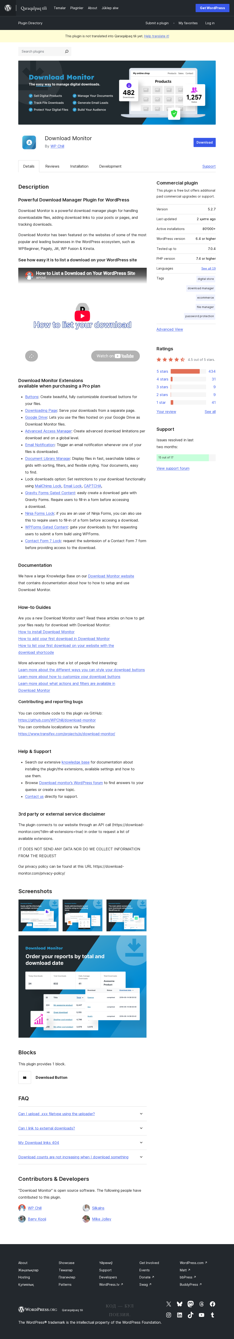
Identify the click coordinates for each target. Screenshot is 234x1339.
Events (144, 1270)
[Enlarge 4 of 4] (140, 941)
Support (209, 166)
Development (110, 166)
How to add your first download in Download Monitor (64, 638)
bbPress (188, 1277)
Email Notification (40, 444)
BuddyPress (191, 1284)
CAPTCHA (92, 486)
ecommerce (205, 297)
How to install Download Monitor (46, 631)
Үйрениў (106, 1263)
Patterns (65, 1284)
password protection (199, 316)
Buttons (31, 396)
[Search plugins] (66, 51)
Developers (108, 1277)
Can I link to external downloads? (46, 1128)
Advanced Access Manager (48, 431)
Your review (166, 411)
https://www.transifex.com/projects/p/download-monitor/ (66, 733)
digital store (206, 279)
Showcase (66, 1263)
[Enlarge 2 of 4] (96, 905)
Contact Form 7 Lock (43, 540)
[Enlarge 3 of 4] (140, 905)
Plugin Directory (30, 23)
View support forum (173, 468)
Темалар (66, 1270)
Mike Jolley (101, 1219)
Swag (145, 1284)
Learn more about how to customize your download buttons (69, 676)
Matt (185, 1270)
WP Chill (57, 146)
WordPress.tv (111, 1284)
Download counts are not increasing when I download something (73, 1157)
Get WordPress (212, 8)
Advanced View (170, 329)
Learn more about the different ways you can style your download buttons (81, 669)
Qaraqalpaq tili (72, 1310)
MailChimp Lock (48, 486)
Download (205, 142)
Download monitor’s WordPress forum (71, 782)
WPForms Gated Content (46, 527)
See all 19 (208, 268)
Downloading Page (41, 410)
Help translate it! (156, 36)
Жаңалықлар (28, 1270)
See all (210, 411)
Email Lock (73, 486)
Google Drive (36, 417)
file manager (205, 307)
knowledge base (76, 762)
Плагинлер (67, 1277)
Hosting (24, 1277)
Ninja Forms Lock (39, 513)
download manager (201, 288)
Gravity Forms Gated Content (50, 492)
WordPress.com (193, 1263)
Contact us (34, 796)
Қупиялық (26, 1284)
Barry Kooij (37, 1219)
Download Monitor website (111, 576)
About (22, 1263)
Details (29, 166)
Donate (146, 1277)
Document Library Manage (47, 458)
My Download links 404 (38, 1143)
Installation (79, 166)
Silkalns (98, 1208)
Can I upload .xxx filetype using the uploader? (56, 1114)
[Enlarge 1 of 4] (52, 905)
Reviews (52, 166)
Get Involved (149, 1263)
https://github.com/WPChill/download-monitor (57, 720)
